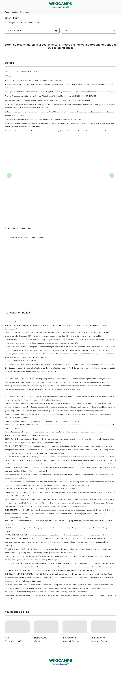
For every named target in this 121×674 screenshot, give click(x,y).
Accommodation (11, 12)
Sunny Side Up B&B (13, 641)
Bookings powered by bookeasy (60, 667)
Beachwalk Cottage (71, 641)
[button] (88, 31)
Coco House (25, 12)
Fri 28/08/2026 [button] (14, 30)
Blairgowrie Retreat (99, 641)
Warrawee (38, 641)
